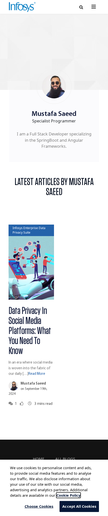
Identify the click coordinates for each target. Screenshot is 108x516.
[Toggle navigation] (93, 6)
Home (38, 458)
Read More (36, 374)
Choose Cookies (39, 506)
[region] (54, 488)
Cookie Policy (68, 495)
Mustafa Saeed (33, 384)
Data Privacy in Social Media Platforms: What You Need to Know (30, 331)
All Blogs (65, 458)
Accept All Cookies (79, 506)
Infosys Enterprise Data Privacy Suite (29, 230)
